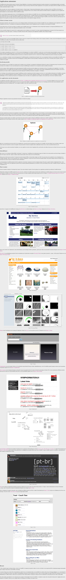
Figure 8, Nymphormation (15, 367)
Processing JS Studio (37, 253)
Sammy (27, 330)
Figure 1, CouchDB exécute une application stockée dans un (34, 80)
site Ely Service (22, 208)
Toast (1, 486)
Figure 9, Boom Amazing (38, 371)
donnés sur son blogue (38, 208)
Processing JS (2, 253)
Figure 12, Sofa (46, 490)
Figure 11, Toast (31, 487)
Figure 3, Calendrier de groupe (13, 174)
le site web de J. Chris (13, 491)
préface (18, 171)
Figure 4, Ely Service (51, 208)
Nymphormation (2, 366)
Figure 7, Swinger (49, 330)
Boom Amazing (2, 370)
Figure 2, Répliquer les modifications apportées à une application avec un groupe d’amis (38, 119)
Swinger (1, 330)
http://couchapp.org (6, 35)
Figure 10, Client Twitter (4, 450)
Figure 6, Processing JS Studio (5, 254)
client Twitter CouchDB (5, 448)
